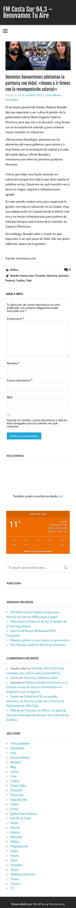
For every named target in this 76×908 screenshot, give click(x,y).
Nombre (13, 363)
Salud (14, 860)
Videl (29, 280)
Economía (17, 795)
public (14, 851)
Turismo (15, 883)
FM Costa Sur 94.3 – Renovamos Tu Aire (28, 12)
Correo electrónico (19, 380)
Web (9, 397)
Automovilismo (20, 757)
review (15, 855)
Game (14, 809)
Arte (13, 753)
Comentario (15, 318)
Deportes (16, 790)
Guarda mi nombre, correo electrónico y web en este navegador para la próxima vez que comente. (37, 423)
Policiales (16, 837)
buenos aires (27, 275)
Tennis (15, 879)
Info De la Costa (21, 818)
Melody (15, 710)
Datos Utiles (18, 785)
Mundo (15, 827)
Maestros (52, 275)
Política (14, 269)
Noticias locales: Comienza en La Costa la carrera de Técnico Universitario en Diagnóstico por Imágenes (37, 687)
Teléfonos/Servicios (23, 874)
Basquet (16, 762)
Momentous (56, 904)
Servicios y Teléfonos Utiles (41, 678)
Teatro (15, 869)
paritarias (63, 275)
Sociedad (16, 865)
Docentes (40, 275)
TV (12, 888)
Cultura (15, 781)
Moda (14, 823)
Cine (14, 776)
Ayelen (15, 696)
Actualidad (17, 748)
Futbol (14, 804)
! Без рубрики (20, 743)
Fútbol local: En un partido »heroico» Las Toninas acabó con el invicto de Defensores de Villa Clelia (35, 701)
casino (15, 771)
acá (60, 496)
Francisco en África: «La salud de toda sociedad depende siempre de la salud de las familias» (37, 715)
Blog (13, 767)
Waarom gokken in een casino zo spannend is (40, 640)
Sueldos (20, 280)
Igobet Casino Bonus (24, 813)
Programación (19, 846)
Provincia (10, 280)
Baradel (14, 275)
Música (15, 832)
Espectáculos (19, 799)
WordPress (39, 904)
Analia (15, 678)
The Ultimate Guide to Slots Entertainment (38, 645)
